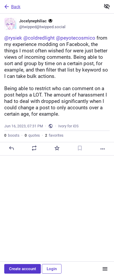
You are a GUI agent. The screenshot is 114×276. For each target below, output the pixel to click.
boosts (11, 135)
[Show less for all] (107, 6)
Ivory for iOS (68, 126)
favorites (54, 135)
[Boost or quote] (34, 148)
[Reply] (11, 148)
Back (15, 6)
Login (52, 268)
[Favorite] (57, 148)
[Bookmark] (80, 148)
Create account (22, 268)
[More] (102, 149)
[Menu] (105, 269)
